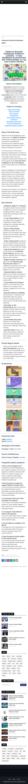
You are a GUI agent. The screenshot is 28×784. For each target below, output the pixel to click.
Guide (3, 753)
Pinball (8, 668)
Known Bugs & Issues (14, 118)
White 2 (19, 673)
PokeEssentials (14, 756)
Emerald (7, 555)
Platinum (14, 668)
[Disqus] (14, 590)
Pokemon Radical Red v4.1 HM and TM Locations (17, 730)
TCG (10, 673)
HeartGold (9, 666)
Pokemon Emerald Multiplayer (8, 556)
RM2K (3, 758)
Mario (14, 666)
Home (3, 36)
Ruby (14, 670)
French (16, 751)
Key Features (14, 114)
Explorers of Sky (11, 661)
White (14, 673)
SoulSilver (4, 673)
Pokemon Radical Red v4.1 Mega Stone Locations (17, 737)
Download (14, 120)
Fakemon (19, 661)
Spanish (7, 36)
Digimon (20, 658)
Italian (8, 753)
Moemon (20, 666)
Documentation (19, 748)
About (14, 779)
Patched (15, 555)
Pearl (3, 668)
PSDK (8, 756)
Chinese (4, 748)
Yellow (3, 675)
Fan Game (10, 751)
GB (13, 663)
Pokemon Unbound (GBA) (15, 624)
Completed (19, 656)
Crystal (4, 658)
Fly (3, 46)
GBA (11, 555)
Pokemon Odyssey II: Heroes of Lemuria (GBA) (16, 638)
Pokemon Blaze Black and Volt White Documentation (16, 717)
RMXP (18, 758)
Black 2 (8, 656)
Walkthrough (5, 761)
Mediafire (9, 439)
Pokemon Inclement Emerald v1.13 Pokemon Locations (17, 711)
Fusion (9, 663)
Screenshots (14, 116)
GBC (21, 663)
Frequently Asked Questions (14, 126)
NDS (20, 753)
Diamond (13, 658)
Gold (3, 666)
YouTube (22, 457)
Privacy (18, 779)
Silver (18, 670)
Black (3, 656)
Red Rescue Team (6, 670)
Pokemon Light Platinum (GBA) (16, 631)
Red (19, 668)
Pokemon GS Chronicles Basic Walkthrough (16, 704)
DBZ (8, 658)
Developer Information (14, 122)
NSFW (3, 756)
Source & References (14, 124)
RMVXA (13, 758)
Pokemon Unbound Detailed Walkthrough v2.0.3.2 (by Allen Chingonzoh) (16, 697)
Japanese (14, 753)
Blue (13, 656)
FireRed (4, 663)
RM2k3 (8, 758)
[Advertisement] (14, 18)
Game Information (14, 110)
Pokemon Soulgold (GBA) (15, 617)
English (4, 751)
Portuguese (22, 756)
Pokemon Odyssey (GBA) (15, 644)
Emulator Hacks (12, 781)
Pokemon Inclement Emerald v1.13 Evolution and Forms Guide (17, 724)
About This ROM (14, 112)
